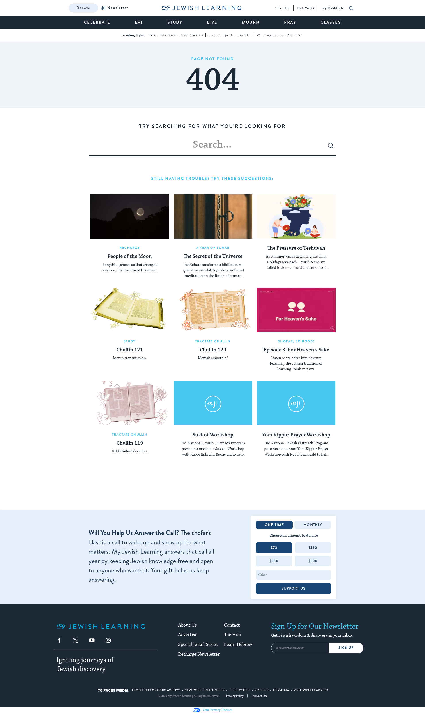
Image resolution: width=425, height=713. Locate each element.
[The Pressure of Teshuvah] (296, 216)
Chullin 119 (129, 443)
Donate (83, 8)
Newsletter (118, 8)
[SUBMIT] (330, 147)
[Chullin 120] (213, 310)
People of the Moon (130, 256)
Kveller (262, 690)
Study (130, 341)
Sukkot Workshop (213, 435)
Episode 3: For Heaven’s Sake (296, 350)
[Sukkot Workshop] (213, 403)
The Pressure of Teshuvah (296, 248)
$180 (313, 547)
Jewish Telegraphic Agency (155, 690)
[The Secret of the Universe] (213, 216)
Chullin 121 (129, 350)
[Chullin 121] (129, 310)
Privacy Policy (234, 696)
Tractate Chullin (213, 341)
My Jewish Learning (311, 690)
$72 (274, 547)
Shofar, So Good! (296, 341)
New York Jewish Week (205, 690)
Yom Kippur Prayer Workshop (296, 435)
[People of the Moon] (129, 216)
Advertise (187, 635)
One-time (274, 524)
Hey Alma (281, 690)
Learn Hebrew (238, 644)
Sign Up (346, 647)
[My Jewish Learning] (100, 630)
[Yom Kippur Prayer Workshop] (296, 403)
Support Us (293, 588)
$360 (274, 560)
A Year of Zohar (213, 247)
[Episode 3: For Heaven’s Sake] (296, 310)
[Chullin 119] (129, 403)
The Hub (232, 635)
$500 (313, 560)
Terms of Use (259, 696)
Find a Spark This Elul (230, 35)
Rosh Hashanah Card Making (176, 35)
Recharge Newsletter (199, 654)
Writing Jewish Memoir (279, 35)
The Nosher (239, 690)
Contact (232, 625)
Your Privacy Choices (217, 710)
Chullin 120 (213, 350)
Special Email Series (198, 644)
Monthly (312, 524)
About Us (187, 625)
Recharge (130, 247)
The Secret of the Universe (213, 256)
